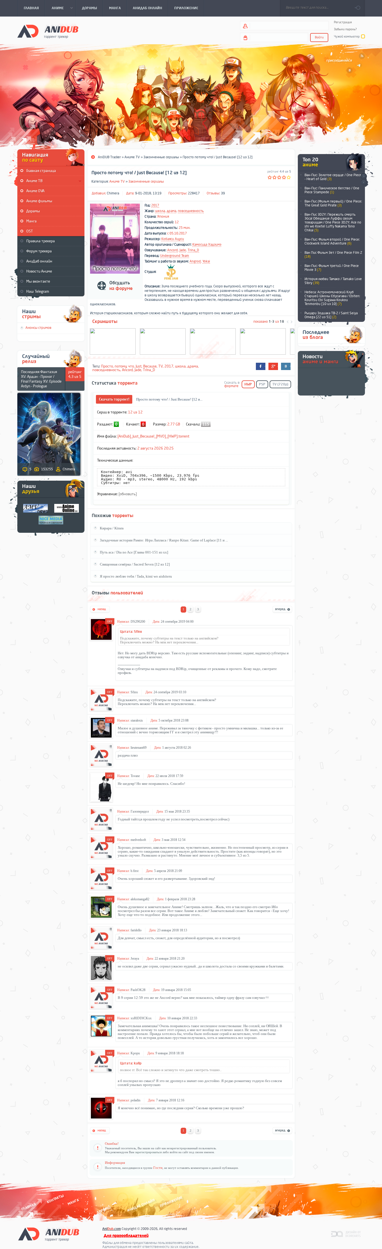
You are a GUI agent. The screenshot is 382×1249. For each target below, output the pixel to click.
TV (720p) (280, 384)
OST (29, 231)
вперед (282, 609)
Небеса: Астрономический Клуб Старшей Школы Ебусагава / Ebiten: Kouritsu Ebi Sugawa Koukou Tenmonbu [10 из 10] (332, 298)
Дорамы (33, 211)
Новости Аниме (39, 271)
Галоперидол (140, 811)
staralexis (137, 720)
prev (363, 183)
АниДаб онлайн (39, 261)
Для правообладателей (126, 1235)
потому (121, 366)
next (363, 176)
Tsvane (135, 776)
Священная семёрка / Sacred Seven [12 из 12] (135, 564)
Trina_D (193, 250)
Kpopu (135, 1053)
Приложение (171, 1201)
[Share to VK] (286, 366)
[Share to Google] (273, 366)
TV (160, 366)
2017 (155, 205)
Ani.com (111, 1229)
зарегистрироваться (148, 1152)
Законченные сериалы (146, 181)
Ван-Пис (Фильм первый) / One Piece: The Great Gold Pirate (333, 203)
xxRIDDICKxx (141, 1018)
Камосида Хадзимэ (206, 244)
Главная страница (41, 171)
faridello (136, 930)
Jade (183, 250)
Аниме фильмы (39, 201)
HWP (248, 384)
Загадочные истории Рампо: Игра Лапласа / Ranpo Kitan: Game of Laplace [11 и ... (164, 540)
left (288, 321)
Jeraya (135, 958)
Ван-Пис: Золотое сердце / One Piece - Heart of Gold (333, 177)
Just (139, 366)
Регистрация (343, 22)
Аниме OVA (35, 191)
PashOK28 (138, 990)
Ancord (172, 250)
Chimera (113, 193)
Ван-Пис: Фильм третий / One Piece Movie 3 (332, 268)
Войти (319, 37)
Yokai (206, 261)
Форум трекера (39, 251)
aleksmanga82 (140, 899)
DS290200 (138, 622)
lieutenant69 (139, 748)
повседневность (191, 211)
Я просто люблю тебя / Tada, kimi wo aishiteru (136, 576)
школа (160, 211)
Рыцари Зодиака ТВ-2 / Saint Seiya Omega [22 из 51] (331, 315)
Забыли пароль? (345, 29)
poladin (135, 1100)
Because (150, 366)
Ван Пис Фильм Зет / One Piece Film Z (333, 255)
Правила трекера (40, 241)
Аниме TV (117, 181)
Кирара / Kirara (112, 528)
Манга (31, 221)
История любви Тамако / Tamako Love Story (333, 281)
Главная (28, 1206)
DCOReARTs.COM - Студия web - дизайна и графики (346, 1233)
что (131, 366)
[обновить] (128, 494)
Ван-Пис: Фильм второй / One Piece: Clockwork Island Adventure (332, 241)
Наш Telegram (37, 291)
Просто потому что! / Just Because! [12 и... (169, 399)
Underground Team (174, 256)
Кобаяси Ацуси (172, 239)
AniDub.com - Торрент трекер (47, 31)
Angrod (195, 261)
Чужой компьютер (347, 36)
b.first (134, 871)
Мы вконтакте (38, 281)
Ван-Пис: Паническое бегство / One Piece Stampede (332, 190)
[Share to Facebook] (260, 366)
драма (171, 211)
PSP (262, 384)
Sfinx (134, 692)
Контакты (55, 1199)
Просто (107, 366)
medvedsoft (138, 840)
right (292, 321)
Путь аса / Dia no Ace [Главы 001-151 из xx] (134, 552)
